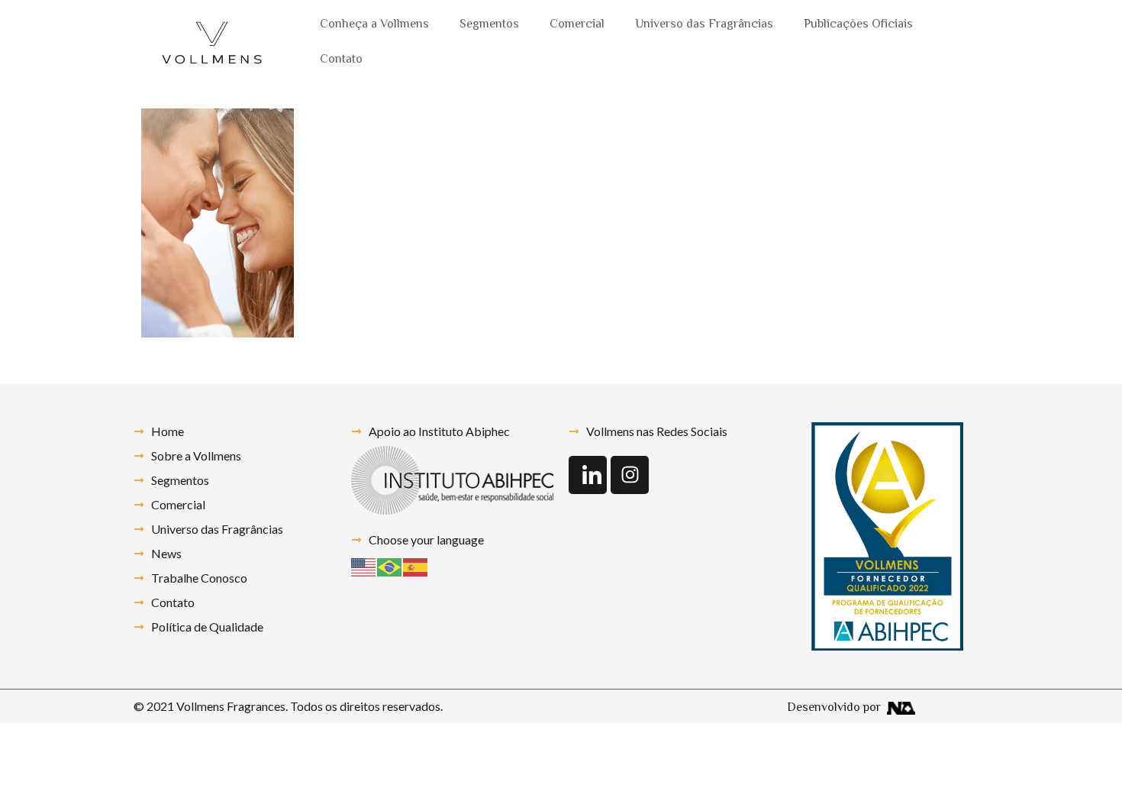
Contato (341, 59)
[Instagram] (630, 475)
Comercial (577, 24)
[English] (364, 565)
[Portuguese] (390, 565)
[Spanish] (416, 565)
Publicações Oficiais (858, 24)
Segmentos (489, 24)
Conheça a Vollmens (374, 24)
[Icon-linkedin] (588, 475)
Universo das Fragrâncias (704, 24)
